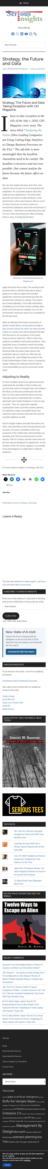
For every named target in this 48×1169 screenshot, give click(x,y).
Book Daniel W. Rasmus (11, 1051)
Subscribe (10, 616)
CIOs (18, 1105)
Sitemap (5, 1038)
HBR (25, 1118)
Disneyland (28, 1109)
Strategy (23, 503)
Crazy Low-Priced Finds (12, 702)
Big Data (40, 1097)
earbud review (39, 1109)
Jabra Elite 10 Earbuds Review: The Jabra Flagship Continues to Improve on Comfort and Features (30, 871)
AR (15, 1097)
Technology (32, 503)
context (27, 1105)
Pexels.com (28, 281)
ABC (3, 1097)
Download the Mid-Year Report (21, 652)
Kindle (25, 1121)
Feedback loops (40, 1114)
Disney (20, 1108)
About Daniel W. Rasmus (11, 1056)
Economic (15, 503)
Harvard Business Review (12, 1118)
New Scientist (8, 329)
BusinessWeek (40, 1102)
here (42, 467)
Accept (7, 1165)
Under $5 (6, 706)
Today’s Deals (8, 696)
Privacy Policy (7, 1067)
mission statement (33, 1132)
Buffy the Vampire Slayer (18, 1101)
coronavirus (35, 1105)
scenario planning (25, 1137)
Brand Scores (8, 709)
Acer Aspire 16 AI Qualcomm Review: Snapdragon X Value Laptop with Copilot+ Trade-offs (22, 1007)
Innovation (38, 1118)
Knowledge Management (35, 1121)
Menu (26, 3)
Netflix (5, 1137)
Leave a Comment (38, 69)
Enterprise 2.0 (11, 1113)
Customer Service (7, 1109)
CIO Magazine (12, 1105)
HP (29, 1117)
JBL (21, 1121)
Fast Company (31, 1114)
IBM (32, 1118)
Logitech (13, 1126)
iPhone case (14, 1121)
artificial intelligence (27, 1096)
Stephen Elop (13, 1142)
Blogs (4, 1046)
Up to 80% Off (8, 699)
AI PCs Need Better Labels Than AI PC (19, 1016)
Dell (14, 1109)
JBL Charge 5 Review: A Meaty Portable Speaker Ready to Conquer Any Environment (22, 979)
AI (6, 1097)
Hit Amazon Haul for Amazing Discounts (19, 681)
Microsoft (19, 1131)
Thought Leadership (28, 1142)
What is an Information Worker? (26, 968)
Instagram (5, 1121)
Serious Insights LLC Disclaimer (14, 1062)
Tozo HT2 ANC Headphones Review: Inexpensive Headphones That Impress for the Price (29, 859)
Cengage (5, 1105)
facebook (23, 1114)
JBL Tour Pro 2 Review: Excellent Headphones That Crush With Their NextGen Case (29, 834)
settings (27, 1160)
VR (38, 1142)
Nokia (10, 1137)
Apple (10, 1096)
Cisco (22, 1105)
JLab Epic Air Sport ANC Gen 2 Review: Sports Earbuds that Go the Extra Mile (29, 846)
